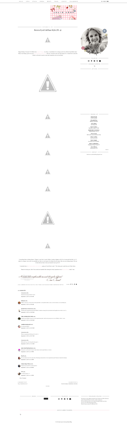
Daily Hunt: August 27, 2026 (94, 128)
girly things (38, 284)
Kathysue (23, 300)
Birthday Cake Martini (94, 121)
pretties (61, 284)
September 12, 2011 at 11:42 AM (27, 343)
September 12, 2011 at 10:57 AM (27, 336)
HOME (41, 1)
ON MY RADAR (94, 118)
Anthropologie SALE (94, 148)
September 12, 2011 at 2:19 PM (27, 351)
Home (48, 386)
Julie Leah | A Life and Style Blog (65, 422)
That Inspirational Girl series (40, 53)
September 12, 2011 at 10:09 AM (27, 312)
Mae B (22, 356)
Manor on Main (94, 136)
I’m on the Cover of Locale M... (93, 141)
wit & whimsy (94, 123)
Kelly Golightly (94, 140)
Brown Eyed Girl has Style (28, 284)
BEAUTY (49, 1)
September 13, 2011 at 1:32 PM (27, 375)
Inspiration (56, 284)
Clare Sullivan (94, 146)
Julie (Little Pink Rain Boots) (27, 348)
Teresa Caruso (94, 133)
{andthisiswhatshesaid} (26, 324)
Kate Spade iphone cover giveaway (34, 266)
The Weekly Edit (94, 124)
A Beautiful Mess (93, 120)
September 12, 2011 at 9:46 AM (27, 304)
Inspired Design (40, 51)
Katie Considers (94, 126)
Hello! (21, 1)
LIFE (27, 1)
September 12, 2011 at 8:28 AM (27, 296)
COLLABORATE (74, 1)
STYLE (34, 1)
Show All (107, 149)
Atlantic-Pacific (94, 116)
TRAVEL (56, 1)
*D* (22, 371)
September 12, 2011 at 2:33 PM (27, 359)
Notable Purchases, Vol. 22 (94, 131)
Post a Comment (23, 378)
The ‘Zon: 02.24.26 (93, 138)
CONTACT (64, 1)
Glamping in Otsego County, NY (94, 144)
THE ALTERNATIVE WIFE (27, 316)
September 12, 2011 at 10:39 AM (27, 328)
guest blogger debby (47, 284)
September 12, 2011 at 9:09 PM (27, 367)
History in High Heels (93, 143)
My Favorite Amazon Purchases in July (94, 134)
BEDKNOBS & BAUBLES (93, 130)
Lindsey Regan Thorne (26, 363)
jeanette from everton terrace (27, 308)
